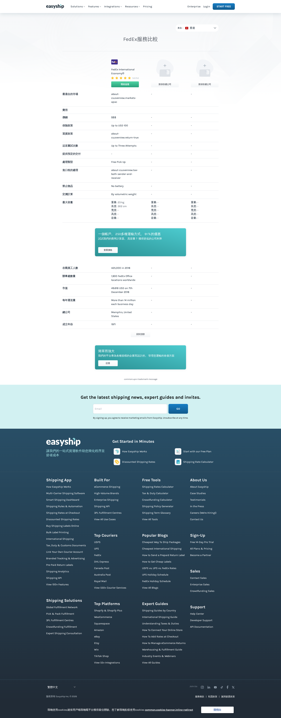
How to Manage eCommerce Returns (164, 643)
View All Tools (150, 519)
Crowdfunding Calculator (157, 499)
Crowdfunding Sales (202, 590)
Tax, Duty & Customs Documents (66, 545)
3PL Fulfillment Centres (60, 620)
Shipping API (54, 577)
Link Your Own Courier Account (64, 551)
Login (206, 6)
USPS (97, 542)
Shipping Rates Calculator (158, 486)
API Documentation (201, 626)
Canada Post (101, 568)
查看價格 (108, 250)
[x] (233, 687)
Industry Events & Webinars (159, 656)
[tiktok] (221, 687)
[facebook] (227, 687)
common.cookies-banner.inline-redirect (169, 709)
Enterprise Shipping (106, 499)
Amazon (99, 630)
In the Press (197, 506)
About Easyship (199, 486)
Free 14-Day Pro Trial (202, 542)
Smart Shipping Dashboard (62, 499)
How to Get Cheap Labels (156, 561)
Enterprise (194, 6)
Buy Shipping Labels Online (62, 525)
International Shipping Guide (159, 617)
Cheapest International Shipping (161, 548)
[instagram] (202, 687)
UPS (96, 548)
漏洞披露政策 (228, 696)
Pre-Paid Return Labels (59, 564)
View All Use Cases (105, 519)
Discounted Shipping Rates (62, 519)
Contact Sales (198, 577)
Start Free (224, 6)
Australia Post (102, 574)
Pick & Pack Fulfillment (60, 613)
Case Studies (198, 493)
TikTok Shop (101, 656)
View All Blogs (150, 587)
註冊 (108, 363)
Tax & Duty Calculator (155, 493)
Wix (96, 649)
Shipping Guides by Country (159, 610)
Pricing (147, 6)
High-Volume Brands (106, 493)
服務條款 (199, 696)
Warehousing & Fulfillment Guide (162, 649)
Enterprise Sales (199, 584)
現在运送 (125, 84)
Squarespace (102, 623)
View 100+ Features (57, 584)
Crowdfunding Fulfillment (61, 626)
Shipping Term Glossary (156, 512)
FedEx (97, 555)
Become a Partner (200, 555)
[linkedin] (208, 687)
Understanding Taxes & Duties (160, 623)
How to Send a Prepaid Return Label (163, 555)
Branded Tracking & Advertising (65, 558)
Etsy (96, 643)
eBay (97, 636)
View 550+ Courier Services (110, 587)
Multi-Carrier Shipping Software (65, 493)
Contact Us (196, 519)
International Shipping (60, 538)
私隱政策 (212, 696)
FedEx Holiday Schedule (156, 581)
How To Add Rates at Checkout (160, 636)
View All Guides (151, 662)
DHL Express (101, 561)
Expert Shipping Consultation (64, 633)
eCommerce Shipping (107, 486)
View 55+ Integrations (107, 662)
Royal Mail (100, 581)
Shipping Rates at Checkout (63, 512)
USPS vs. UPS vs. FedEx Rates (159, 568)
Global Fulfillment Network (62, 607)
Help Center (197, 613)
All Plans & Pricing (201, 548)
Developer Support (201, 620)
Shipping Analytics (57, 571)
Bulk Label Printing (57, 532)
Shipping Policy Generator (157, 506)
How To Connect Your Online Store (162, 630)
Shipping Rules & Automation (64, 506)
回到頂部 (140, 334)
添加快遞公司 (165, 84)
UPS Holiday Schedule (155, 574)
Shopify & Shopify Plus (108, 610)
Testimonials (197, 499)
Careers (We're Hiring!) (203, 512)
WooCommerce (103, 617)
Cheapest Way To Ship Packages (161, 542)
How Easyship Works (58, 486)
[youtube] (215, 687)
